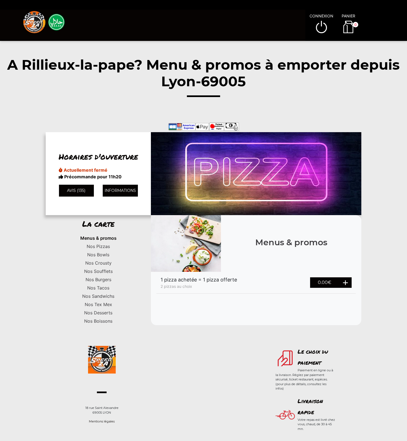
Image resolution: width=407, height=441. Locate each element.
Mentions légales (102, 421)
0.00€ (324, 282)
